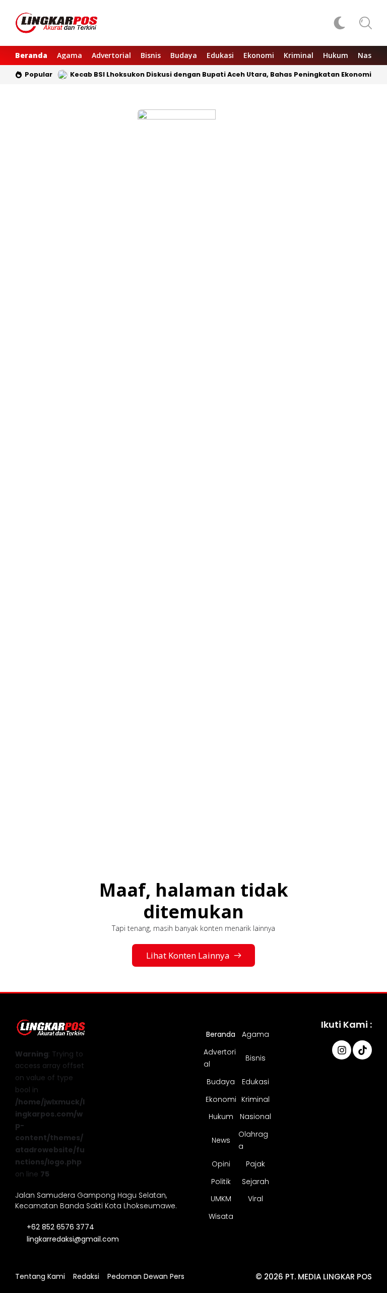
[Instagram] (341, 1050)
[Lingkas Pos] (56, 23)
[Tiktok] (362, 1050)
